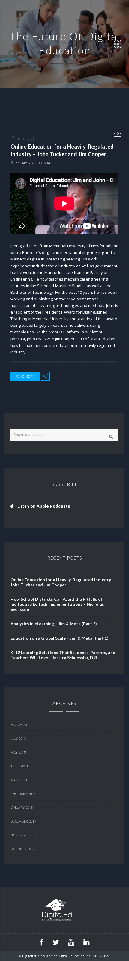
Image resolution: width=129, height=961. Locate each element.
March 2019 (20, 724)
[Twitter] (56, 942)
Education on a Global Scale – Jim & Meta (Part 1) (59, 638)
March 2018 (20, 780)
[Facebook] (41, 942)
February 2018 (22, 793)
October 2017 (22, 848)
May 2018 (18, 752)
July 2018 (18, 738)
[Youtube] (71, 942)
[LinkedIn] (86, 942)
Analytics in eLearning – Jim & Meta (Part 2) (53, 623)
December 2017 (23, 821)
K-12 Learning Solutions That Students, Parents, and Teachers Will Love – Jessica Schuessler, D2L (63, 655)
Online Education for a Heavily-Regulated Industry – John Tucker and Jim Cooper (62, 150)
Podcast (23, 138)
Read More (25, 376)
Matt (48, 163)
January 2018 (21, 807)
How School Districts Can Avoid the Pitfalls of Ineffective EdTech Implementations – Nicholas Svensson (57, 604)
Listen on (42, 506)
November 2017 (23, 835)
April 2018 (19, 766)
